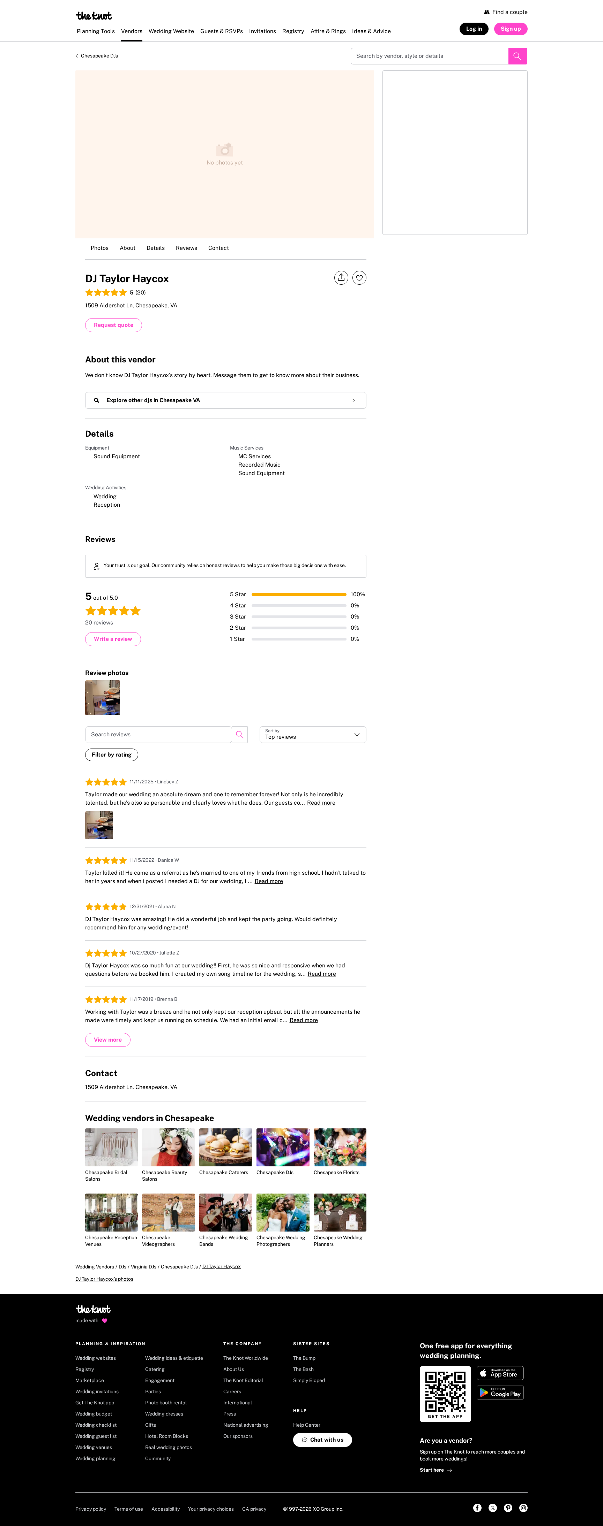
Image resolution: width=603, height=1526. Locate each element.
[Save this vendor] (359, 278)
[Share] (341, 277)
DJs (122, 1267)
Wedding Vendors (94, 1267)
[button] (313, 734)
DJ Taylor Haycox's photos (104, 1279)
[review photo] (102, 697)
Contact (218, 248)
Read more (321, 802)
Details (156, 248)
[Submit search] (517, 56)
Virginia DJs (143, 1267)
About (127, 248)
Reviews (186, 248)
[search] (240, 734)
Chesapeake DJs (99, 56)
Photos (100, 248)
